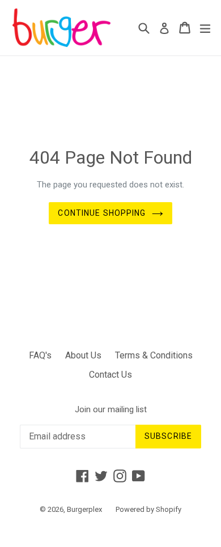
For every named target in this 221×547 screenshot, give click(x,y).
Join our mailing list (111, 409)
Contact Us (110, 374)
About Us (83, 355)
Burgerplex (84, 509)
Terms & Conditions (154, 355)
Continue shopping (102, 212)
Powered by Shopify (148, 509)
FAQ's (40, 355)
